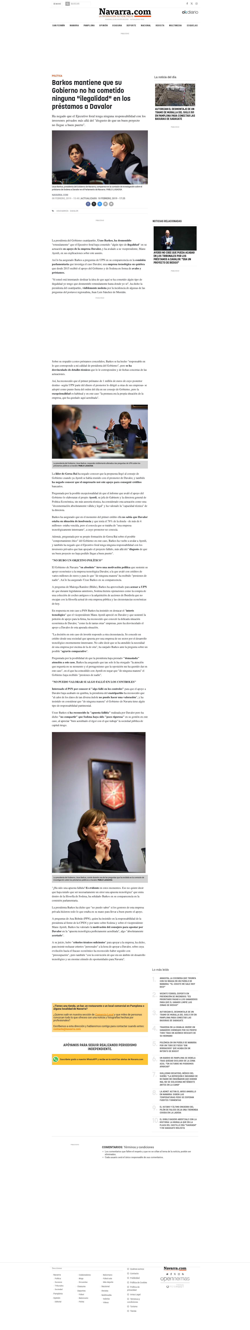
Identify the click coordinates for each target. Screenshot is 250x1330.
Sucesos (58, 1282)
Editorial (58, 1302)
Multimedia (175, 25)
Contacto (134, 1273)
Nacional (146, 25)
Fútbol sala (107, 1278)
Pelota (81, 1302)
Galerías (106, 1299)
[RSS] (183, 1274)
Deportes (81, 1291)
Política (58, 1278)
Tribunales (59, 1286)
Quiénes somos (137, 1269)
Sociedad (58, 1289)
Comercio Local (104, 1014)
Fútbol (81, 1294)
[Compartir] (88, 203)
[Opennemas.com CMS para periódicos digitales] (175, 1281)
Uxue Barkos (62, 211)
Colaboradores (85, 1275)
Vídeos (106, 1302)
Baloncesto (83, 1298)
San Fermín (58, 25)
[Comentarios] (111, 203)
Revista (160, 25)
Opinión (103, 25)
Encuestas (83, 1282)
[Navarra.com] (125, 12)
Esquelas (192, 25)
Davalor (74, 211)
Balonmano (107, 1275)
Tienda (133, 1311)
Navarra (74, 25)
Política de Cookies (138, 1282)
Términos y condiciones (139, 1147)
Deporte (131, 25)
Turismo (133, 1306)
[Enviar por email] (105, 203)
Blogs (81, 1278)
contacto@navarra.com (67, 1029)
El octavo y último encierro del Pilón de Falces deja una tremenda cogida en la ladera (179, 1110)
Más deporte (108, 1282)
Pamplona (89, 25)
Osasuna (117, 25)
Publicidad (135, 1278)
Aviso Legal (135, 1294)
